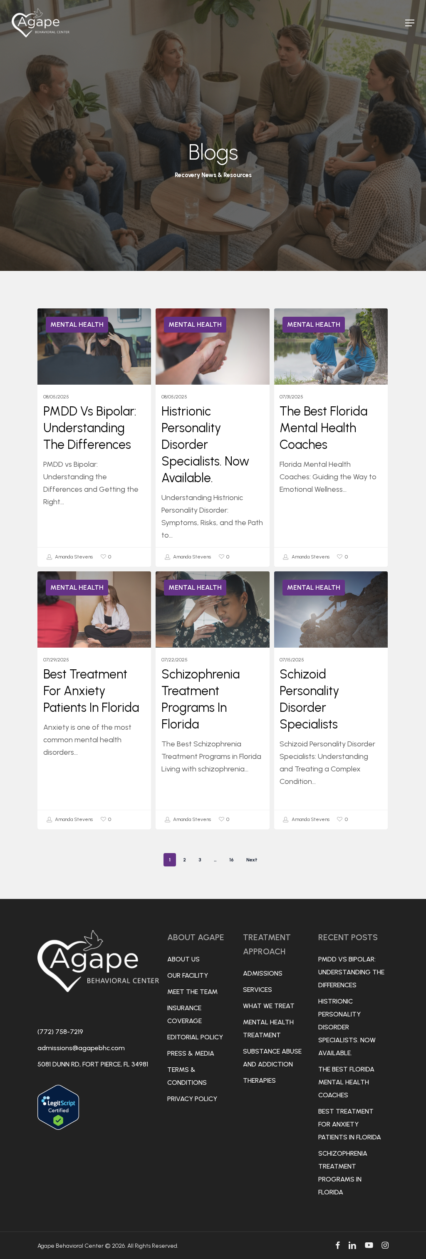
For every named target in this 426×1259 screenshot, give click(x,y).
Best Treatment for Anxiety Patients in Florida (349, 1124)
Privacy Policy (192, 1099)
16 (231, 860)
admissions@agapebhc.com (81, 1048)
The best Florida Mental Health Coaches (346, 1082)
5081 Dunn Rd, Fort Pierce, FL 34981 (92, 1064)
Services (257, 990)
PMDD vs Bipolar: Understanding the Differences (351, 972)
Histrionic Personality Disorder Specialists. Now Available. (347, 1027)
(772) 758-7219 (60, 1032)
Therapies (259, 1080)
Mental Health (77, 324)
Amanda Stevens (73, 557)
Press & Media (190, 1053)
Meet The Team (192, 992)
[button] (409, 23)
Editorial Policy (195, 1037)
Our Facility (187, 975)
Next (252, 860)
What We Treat (269, 1006)
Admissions (262, 973)
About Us (183, 959)
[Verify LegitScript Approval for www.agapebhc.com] (58, 1133)
